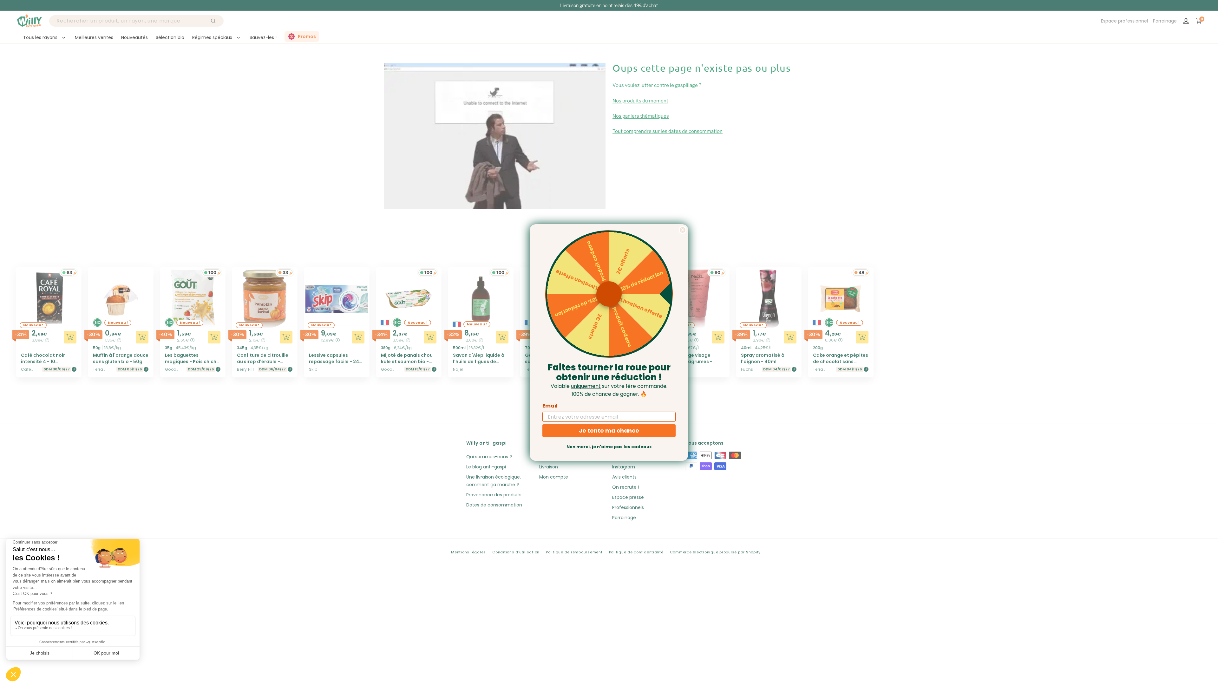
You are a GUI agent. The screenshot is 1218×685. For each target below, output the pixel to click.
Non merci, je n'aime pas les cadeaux (609, 447)
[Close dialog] (682, 230)
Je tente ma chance (609, 430)
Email (550, 405)
